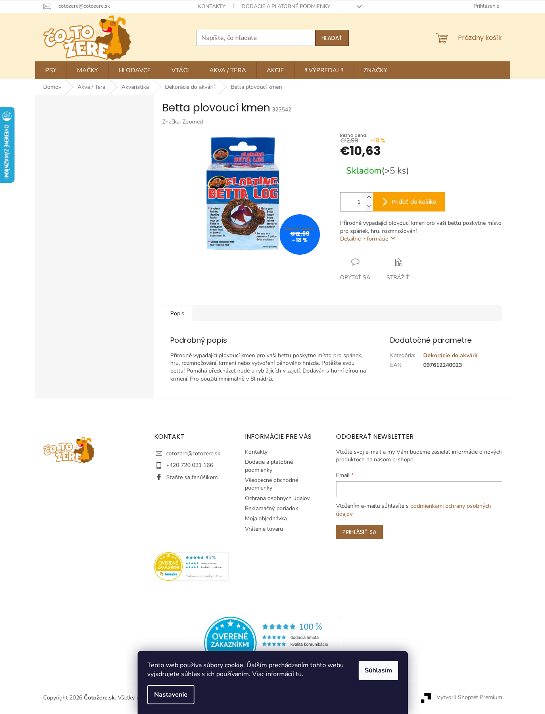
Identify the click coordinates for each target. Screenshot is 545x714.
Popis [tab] (177, 313)
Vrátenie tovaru (264, 529)
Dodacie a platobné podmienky (286, 6)
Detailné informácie (364, 239)
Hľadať (332, 38)
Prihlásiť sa (359, 532)
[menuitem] (51, 70)
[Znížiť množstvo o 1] (369, 206)
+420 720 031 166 (189, 465)
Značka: (182, 122)
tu (299, 674)
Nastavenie (171, 694)
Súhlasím (378, 670)
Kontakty (212, 6)
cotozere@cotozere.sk (193, 453)
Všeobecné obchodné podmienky (271, 484)
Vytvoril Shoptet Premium (469, 697)
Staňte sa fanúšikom (192, 477)
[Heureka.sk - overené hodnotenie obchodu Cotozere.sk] (272, 643)
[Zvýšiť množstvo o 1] (369, 197)
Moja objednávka (266, 518)
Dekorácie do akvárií (450, 355)
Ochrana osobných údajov (277, 498)
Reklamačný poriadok (271, 508)
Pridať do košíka (414, 202)
